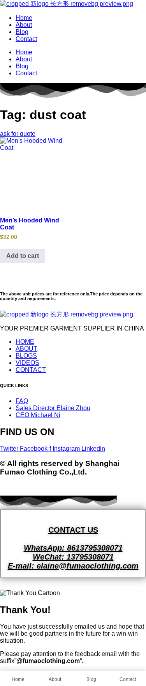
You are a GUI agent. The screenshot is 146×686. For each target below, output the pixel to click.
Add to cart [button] (22, 255)
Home (24, 17)
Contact (26, 39)
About (24, 24)
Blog (22, 31)
